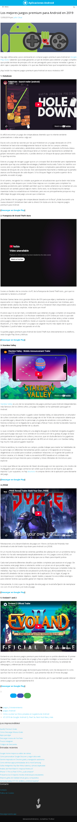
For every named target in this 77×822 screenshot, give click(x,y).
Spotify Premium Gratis (8, 729)
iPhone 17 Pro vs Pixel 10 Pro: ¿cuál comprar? (17, 771)
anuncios (31, 471)
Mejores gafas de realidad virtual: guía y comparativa (19, 778)
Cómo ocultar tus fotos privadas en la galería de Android (26, 714)
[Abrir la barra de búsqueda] (74, 7)
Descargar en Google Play (12, 210)
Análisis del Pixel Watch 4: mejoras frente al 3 (16, 768)
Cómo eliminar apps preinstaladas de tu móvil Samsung (20, 762)
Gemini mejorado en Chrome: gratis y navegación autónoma (22, 759)
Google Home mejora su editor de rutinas (15, 753)
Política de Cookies (7, 793)
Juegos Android (9, 710)
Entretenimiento (15, 707)
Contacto (3, 790)
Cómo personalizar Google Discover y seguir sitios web (20, 756)
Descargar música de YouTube (11, 738)
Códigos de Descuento (8, 744)
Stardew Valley (6, 404)
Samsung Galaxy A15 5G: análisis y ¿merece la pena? (19, 781)
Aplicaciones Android (41, 2)
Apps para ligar (5, 735)
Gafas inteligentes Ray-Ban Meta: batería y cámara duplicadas (22, 765)
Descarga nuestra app (8, 814)
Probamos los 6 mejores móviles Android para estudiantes (22, 775)
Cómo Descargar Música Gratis (11, 732)
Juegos (5, 707)
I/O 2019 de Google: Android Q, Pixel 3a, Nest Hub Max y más (28, 717)
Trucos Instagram (6, 741)
